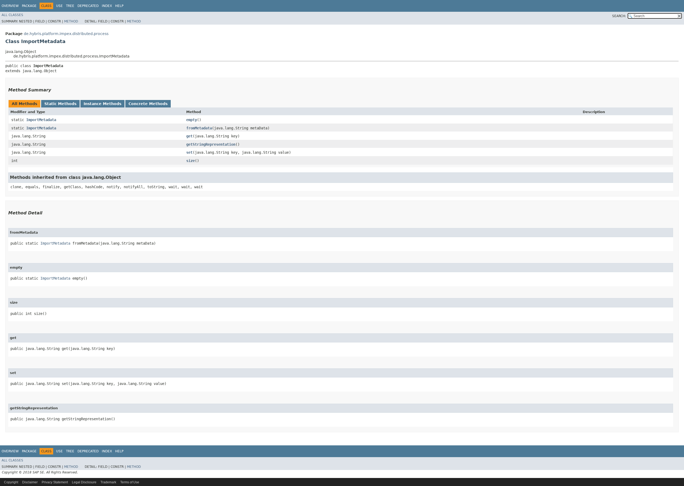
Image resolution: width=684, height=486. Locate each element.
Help (119, 6)
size (190, 161)
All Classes (12, 15)
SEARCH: (619, 16)
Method (71, 21)
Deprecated (88, 6)
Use (59, 6)
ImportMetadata (41, 120)
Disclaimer (30, 482)
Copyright (11, 482)
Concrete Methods (148, 104)
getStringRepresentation (210, 144)
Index (107, 6)
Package (29, 6)
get (189, 136)
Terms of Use (129, 482)
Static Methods (60, 104)
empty (191, 120)
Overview (10, 6)
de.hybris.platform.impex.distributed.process (66, 34)
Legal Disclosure (84, 482)
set (189, 152)
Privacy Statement (55, 482)
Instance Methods (102, 104)
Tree (70, 6)
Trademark (108, 482)
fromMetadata (199, 128)
